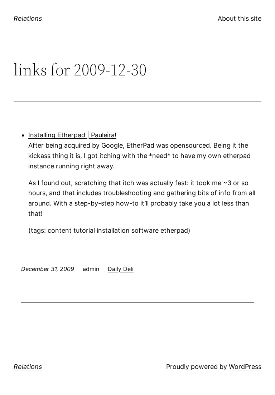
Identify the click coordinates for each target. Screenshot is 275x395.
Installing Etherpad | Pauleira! (72, 135)
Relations (28, 18)
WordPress (245, 366)
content (60, 230)
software (145, 230)
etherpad (174, 230)
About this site (239, 18)
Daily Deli (121, 268)
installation (113, 230)
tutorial (84, 230)
